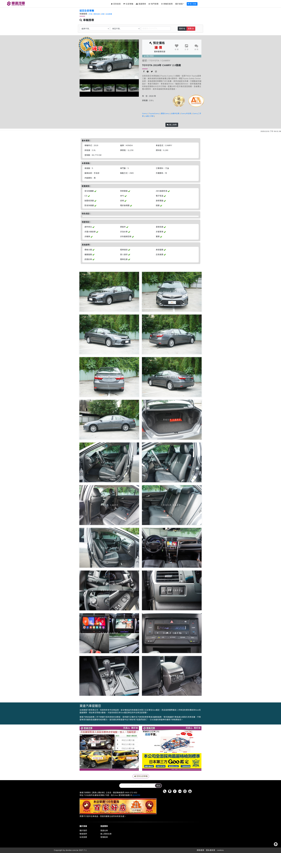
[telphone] (165, 791)
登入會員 (192, 4)
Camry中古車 (186, 113)
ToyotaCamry (154, 113)
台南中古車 (175, 113)
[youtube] (190, 791)
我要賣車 (142, 4)
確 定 (157, 49)
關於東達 (179, 4)
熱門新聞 (154, 4)
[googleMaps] (170, 791)
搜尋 (181, 29)
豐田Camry (165, 113)
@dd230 (136, 795)
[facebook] (175, 791)
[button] (136, 59)
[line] (180, 791)
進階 (190, 29)
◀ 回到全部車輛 (141, 776)
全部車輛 (129, 4)
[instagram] (185, 791)
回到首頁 (117, 4)
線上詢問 (173, 125)
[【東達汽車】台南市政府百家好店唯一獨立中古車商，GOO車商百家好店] (13, 3)
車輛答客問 (168, 4)
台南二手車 (149, 116)
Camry (144, 113)
